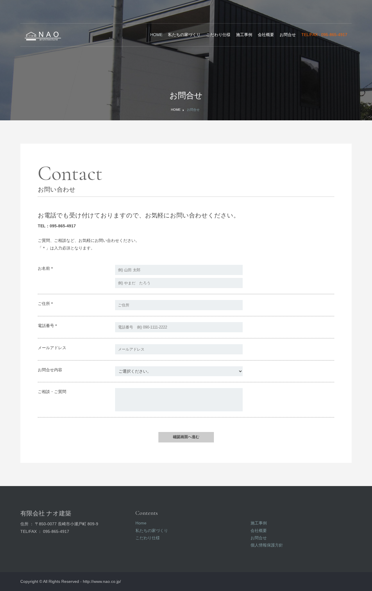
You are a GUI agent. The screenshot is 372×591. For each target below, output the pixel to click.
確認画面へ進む (186, 437)
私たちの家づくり (184, 34)
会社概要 (266, 34)
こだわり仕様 (218, 34)
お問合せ (288, 34)
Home (156, 34)
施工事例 (244, 34)
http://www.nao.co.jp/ (102, 581)
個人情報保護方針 (267, 545)
